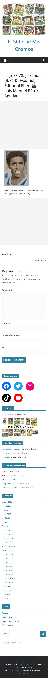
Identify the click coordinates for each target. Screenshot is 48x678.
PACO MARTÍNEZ (28, 487)
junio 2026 (6, 510)
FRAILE (23, 475)
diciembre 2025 (8, 534)
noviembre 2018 (8, 578)
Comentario (8, 290)
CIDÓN (16, 471)
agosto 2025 (7, 550)
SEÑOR (5, 457)
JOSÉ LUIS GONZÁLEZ (10, 449)
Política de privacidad (11, 642)
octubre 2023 (7, 558)
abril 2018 (6, 594)
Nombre (6, 323)
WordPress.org (8, 625)
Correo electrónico (11, 335)
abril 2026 (6, 518)
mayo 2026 (6, 514)
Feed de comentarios (10, 621)
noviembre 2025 (8, 538)
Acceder (5, 613)
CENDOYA (6, 453)
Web (4, 347)
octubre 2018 (7, 582)
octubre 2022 (7, 562)
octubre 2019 (7, 574)
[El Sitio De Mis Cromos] (5, 60)
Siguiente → (40, 260)
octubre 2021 (7, 566)
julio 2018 (6, 586)
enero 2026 (6, 530)
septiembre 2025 (9, 546)
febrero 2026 (7, 526)
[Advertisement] (24, 125)
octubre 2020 (7, 570)
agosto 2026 (7, 502)
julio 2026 (6, 506)
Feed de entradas (9, 617)
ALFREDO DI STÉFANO (20, 483)
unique (5, 483)
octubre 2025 (7, 542)
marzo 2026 (7, 522)
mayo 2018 (6, 590)
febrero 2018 (7, 598)
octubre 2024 (7, 554)
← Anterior (7, 254)
